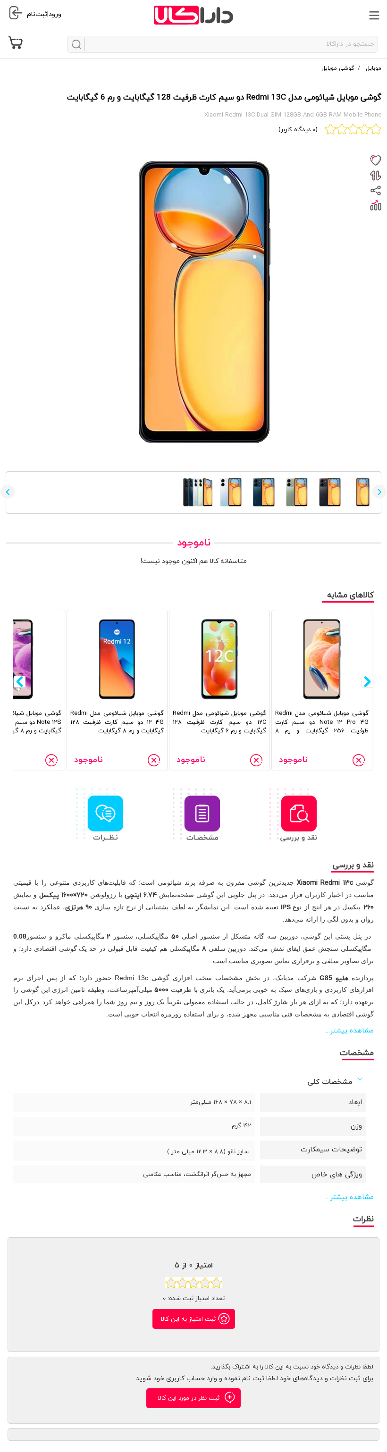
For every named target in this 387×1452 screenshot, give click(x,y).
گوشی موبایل (337, 68)
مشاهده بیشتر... (350, 1031)
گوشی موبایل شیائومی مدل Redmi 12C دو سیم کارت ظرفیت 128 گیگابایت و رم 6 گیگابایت (219, 722)
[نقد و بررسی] (293, 815)
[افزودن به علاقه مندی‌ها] (375, 160)
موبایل (372, 68)
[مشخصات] (196, 815)
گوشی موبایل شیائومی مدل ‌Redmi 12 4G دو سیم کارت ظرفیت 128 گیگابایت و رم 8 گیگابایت (117, 722)
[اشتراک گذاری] (375, 190)
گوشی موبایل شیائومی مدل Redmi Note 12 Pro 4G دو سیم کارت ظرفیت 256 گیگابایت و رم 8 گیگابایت (322, 726)
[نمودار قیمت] (375, 205)
